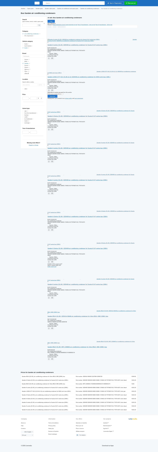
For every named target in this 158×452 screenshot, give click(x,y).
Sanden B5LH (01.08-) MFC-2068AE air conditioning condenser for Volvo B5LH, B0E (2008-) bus (77, 347)
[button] (49, 58)
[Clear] (44, 23)
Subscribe (52, 96)
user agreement (79, 98)
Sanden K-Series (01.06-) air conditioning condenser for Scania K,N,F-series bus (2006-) (45, 380)
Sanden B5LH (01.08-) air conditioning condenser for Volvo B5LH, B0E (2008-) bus (43, 376)
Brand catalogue (52, 434)
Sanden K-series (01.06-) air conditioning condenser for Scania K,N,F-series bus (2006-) (45, 387)
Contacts (23, 428)
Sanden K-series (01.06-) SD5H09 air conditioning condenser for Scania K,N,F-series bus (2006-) (77, 45)
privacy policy (68, 98)
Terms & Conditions (53, 423)
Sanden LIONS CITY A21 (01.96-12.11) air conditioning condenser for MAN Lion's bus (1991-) (46, 391)
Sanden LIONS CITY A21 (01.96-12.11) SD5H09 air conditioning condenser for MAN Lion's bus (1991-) (79, 77)
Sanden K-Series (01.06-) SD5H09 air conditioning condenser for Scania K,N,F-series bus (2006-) (78, 116)
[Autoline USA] (27, 3)
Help (22, 425)
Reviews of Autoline (53, 431)
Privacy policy (51, 425)
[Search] (44, 3)
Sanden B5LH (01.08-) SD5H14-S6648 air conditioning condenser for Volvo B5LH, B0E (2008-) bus (78, 316)
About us (23, 423)
